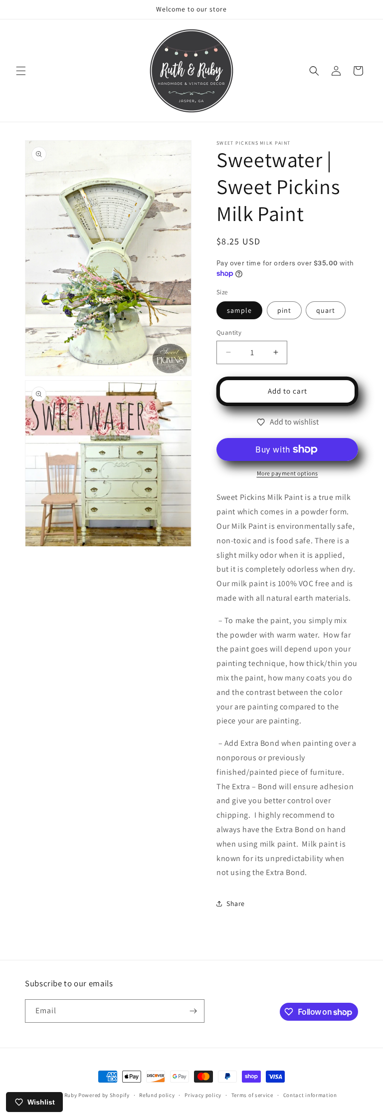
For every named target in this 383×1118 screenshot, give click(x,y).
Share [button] (235, 903)
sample (239, 310)
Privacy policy (203, 1095)
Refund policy (157, 1095)
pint (284, 310)
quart (325, 310)
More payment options (287, 473)
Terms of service (252, 1095)
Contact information (310, 1095)
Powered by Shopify (104, 1095)
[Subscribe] (193, 1011)
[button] (21, 71)
